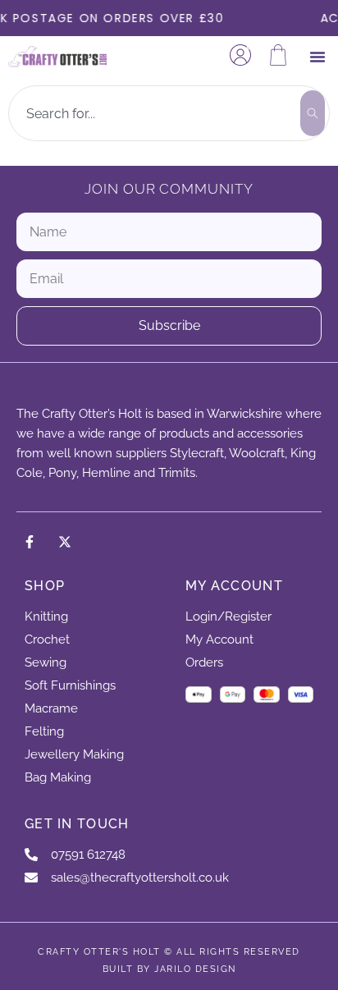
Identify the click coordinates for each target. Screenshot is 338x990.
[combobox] (153, 113)
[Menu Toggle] (317, 56)
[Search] (312, 113)
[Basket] (278, 55)
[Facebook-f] (29, 542)
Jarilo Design (195, 969)
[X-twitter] (65, 542)
